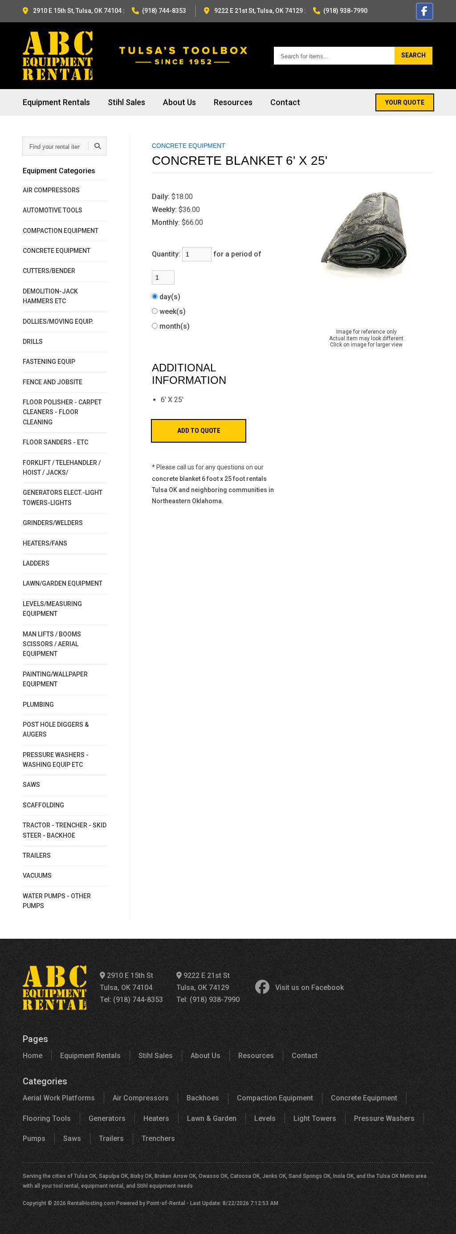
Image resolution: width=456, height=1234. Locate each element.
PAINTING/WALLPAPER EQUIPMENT (55, 679)
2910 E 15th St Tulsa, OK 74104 (126, 981)
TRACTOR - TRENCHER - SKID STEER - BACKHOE (64, 830)
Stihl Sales (126, 102)
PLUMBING (38, 704)
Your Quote (404, 102)
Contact (285, 102)
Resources (233, 102)
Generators (107, 1118)
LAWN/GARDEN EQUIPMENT (62, 583)
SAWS (31, 784)
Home (32, 1055)
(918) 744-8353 (164, 10)
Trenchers (158, 1138)
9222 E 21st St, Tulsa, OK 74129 (258, 10)
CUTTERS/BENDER (49, 270)
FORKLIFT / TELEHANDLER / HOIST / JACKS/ (62, 467)
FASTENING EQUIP (49, 361)
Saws (72, 1138)
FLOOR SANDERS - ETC (55, 442)
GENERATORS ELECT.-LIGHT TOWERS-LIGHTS (62, 497)
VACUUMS (37, 875)
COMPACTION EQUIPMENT (60, 230)
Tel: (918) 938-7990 (208, 999)
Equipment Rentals (56, 102)
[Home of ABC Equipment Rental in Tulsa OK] (58, 55)
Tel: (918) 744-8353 (131, 999)
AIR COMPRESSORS (51, 190)
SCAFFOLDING (43, 805)
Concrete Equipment (364, 1098)
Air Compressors (141, 1098)
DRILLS (33, 341)
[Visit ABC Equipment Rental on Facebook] (424, 11)
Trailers (111, 1138)
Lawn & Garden (211, 1118)
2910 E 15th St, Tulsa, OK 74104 (77, 10)
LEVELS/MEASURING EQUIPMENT (52, 608)
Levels (265, 1118)
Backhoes (203, 1098)
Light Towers (314, 1118)
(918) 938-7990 (345, 10)
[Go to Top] (439, 1218)
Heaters (156, 1118)
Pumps (34, 1138)
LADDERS (36, 563)
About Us (179, 102)
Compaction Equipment (275, 1098)
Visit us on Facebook (309, 987)
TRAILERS (37, 855)
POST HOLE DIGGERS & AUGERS (56, 729)
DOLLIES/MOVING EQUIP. (58, 321)
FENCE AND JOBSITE (52, 382)
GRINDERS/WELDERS (53, 522)
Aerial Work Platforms (59, 1098)
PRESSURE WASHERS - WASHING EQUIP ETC (56, 759)
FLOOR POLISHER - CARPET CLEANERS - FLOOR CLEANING (62, 412)
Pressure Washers (384, 1118)
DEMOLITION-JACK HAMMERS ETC (50, 296)
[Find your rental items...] (97, 146)
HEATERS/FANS (45, 543)
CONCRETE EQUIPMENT (56, 250)
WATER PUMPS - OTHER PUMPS (57, 900)
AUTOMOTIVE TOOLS (52, 210)
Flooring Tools (47, 1118)
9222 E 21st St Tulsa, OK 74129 (203, 981)
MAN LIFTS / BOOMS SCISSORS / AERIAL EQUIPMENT (52, 644)
